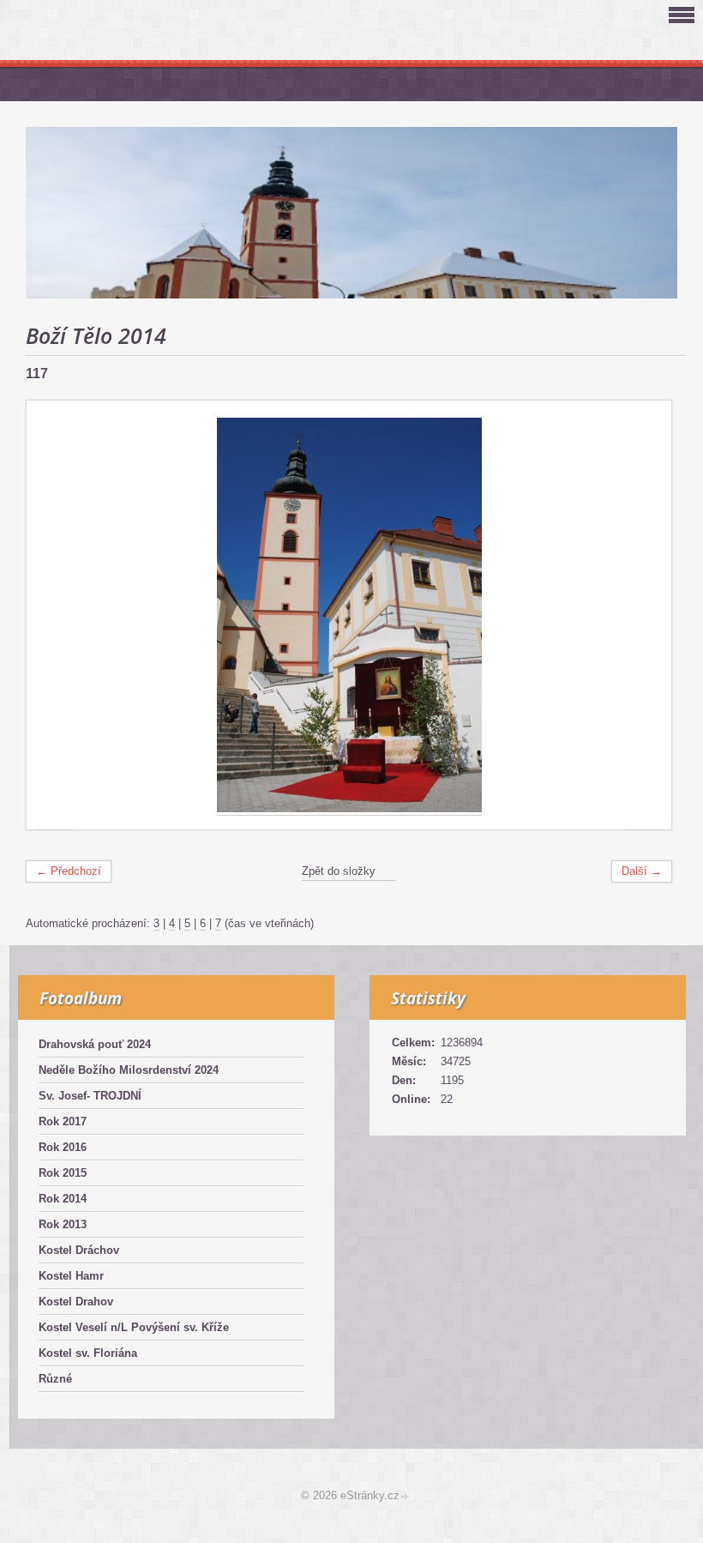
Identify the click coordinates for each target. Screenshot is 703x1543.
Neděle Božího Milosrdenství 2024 (129, 1070)
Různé (55, 1378)
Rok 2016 (63, 1147)
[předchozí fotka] (54, 615)
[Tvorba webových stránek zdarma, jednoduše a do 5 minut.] (406, 1497)
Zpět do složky (339, 871)
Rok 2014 (63, 1198)
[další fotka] (643, 615)
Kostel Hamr (71, 1275)
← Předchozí (68, 871)
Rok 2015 (63, 1172)
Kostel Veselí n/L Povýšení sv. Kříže (134, 1327)
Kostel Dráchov (79, 1250)
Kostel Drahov (76, 1301)
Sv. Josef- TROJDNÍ (90, 1095)
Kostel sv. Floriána (88, 1353)
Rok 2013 (63, 1224)
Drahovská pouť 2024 (95, 1044)
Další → (642, 871)
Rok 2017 (63, 1121)
